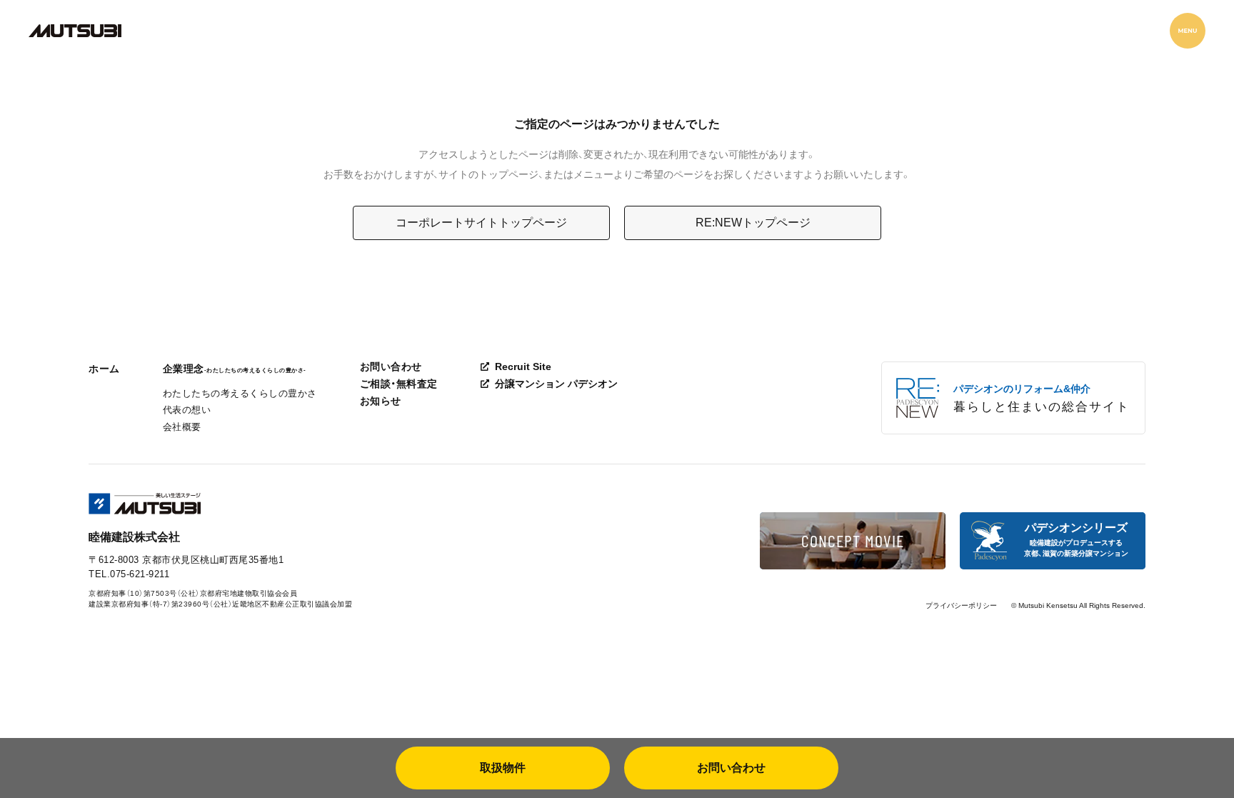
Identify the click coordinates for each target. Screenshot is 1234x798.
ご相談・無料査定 (399, 383)
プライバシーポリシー (961, 605)
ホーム (104, 368)
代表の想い (187, 409)
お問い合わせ (391, 366)
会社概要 (182, 427)
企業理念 (234, 368)
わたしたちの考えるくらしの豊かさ (240, 393)
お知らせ (380, 401)
